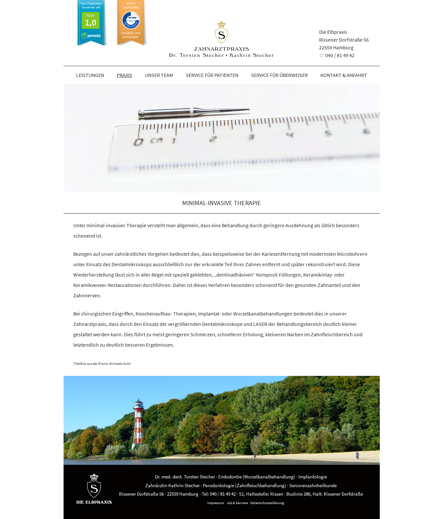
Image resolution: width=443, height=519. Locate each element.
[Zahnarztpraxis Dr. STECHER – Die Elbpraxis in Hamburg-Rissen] (222, 40)
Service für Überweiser (279, 75)
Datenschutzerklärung (267, 502)
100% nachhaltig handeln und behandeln (130, 20)
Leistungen (90, 75)
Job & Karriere (237, 502)
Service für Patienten (212, 75)
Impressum (215, 502)
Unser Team (159, 75)
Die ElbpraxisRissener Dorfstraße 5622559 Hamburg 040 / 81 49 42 (344, 43)
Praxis (124, 75)
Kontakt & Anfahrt (343, 75)
